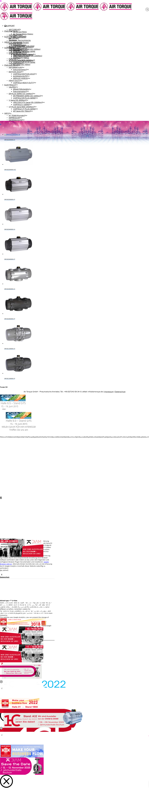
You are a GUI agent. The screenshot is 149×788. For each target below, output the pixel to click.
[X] (74, 548)
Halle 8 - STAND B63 (23, 612)
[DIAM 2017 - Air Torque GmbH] (21, 556)
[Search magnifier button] (147, 9)
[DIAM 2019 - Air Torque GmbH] (21, 644)
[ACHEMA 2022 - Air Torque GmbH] (32, 687)
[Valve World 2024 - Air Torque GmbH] (22, 757)
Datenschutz (120, 392)
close (3, 409)
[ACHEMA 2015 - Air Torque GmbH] (13, 400)
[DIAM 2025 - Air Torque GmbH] (22, 774)
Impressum (109, 392)
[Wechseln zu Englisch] (3, 13)
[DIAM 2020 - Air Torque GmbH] (21, 662)
